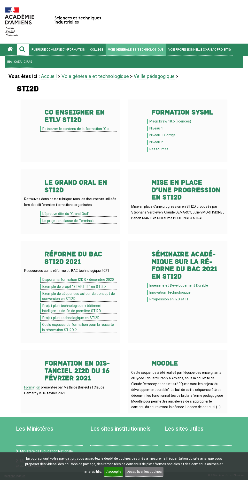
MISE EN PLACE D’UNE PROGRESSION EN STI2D (186, 190)
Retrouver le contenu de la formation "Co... (76, 129)
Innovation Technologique (170, 292)
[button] (23, 50)
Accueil (49, 76)
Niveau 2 (156, 142)
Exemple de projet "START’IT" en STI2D (74, 286)
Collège (96, 49)
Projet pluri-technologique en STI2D (71, 318)
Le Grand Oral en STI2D (76, 186)
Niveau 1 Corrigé (162, 135)
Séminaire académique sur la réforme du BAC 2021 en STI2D (184, 265)
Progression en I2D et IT (169, 299)
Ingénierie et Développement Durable (178, 285)
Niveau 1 (156, 128)
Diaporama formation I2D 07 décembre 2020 (78, 279)
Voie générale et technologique (135, 49)
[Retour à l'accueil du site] (11, 50)
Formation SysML (182, 112)
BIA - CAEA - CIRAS (19, 61)
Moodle (165, 363)
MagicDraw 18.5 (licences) (170, 121)
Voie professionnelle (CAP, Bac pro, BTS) (199, 49)
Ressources (159, 149)
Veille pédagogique (154, 76)
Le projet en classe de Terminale (68, 221)
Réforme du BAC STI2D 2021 (73, 258)
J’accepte (113, 471)
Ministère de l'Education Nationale (46, 451)
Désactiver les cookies (144, 471)
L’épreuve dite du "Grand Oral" (65, 214)
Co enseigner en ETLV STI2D (75, 116)
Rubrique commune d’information (58, 49)
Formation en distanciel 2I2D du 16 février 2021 (77, 371)
